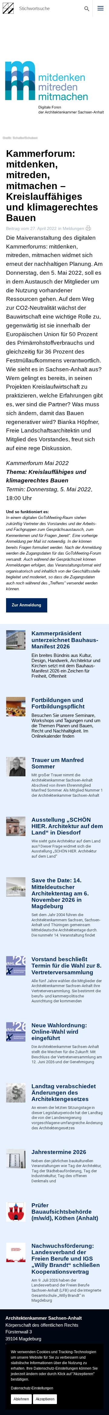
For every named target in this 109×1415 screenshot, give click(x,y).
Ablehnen (21, 1399)
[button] (100, 8)
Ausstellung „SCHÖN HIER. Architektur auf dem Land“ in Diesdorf (67, 826)
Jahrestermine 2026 (58, 1152)
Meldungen (73, 228)
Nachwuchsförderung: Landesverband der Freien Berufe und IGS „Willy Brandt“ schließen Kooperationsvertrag (65, 1259)
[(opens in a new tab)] (15, 1213)
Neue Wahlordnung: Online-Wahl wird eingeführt (59, 1031)
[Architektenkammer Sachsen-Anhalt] (8, 8)
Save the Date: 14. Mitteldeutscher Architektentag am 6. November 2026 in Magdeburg (60, 893)
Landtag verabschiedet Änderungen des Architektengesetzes (63, 1092)
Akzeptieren (45, 1399)
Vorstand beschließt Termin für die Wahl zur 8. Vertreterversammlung (66, 965)
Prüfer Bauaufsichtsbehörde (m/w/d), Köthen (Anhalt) (64, 1211)
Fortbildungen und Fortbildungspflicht (57, 703)
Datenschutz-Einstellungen (32, 1388)
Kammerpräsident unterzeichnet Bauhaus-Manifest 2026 (64, 639)
